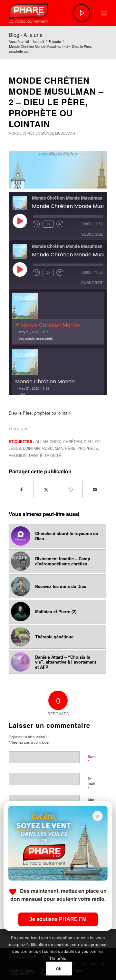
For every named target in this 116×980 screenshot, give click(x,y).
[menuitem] (104, 13)
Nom (92, 759)
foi (97, 441)
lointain (31, 448)
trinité (35, 455)
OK (59, 968)
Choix (55, 441)
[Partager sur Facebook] (21, 489)
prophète (87, 448)
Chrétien (72, 441)
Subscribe (92, 234)
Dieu (88, 441)
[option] (58, 318)
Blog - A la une (26, 34)
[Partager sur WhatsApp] (70, 489)
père (70, 448)
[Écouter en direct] (81, 13)
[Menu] (104, 13)
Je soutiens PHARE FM (57, 919)
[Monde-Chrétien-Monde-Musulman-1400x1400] (58, 170)
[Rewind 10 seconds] (36, 224)
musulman (52, 448)
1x (48, 224)
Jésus (15, 448)
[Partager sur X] (46, 489)
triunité (52, 455)
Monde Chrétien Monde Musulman (42, 133)
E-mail (91, 784)
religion (17, 455)
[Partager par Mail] (95, 489)
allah (41, 441)
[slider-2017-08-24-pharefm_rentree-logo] (48, 13)
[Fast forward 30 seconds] (59, 224)
